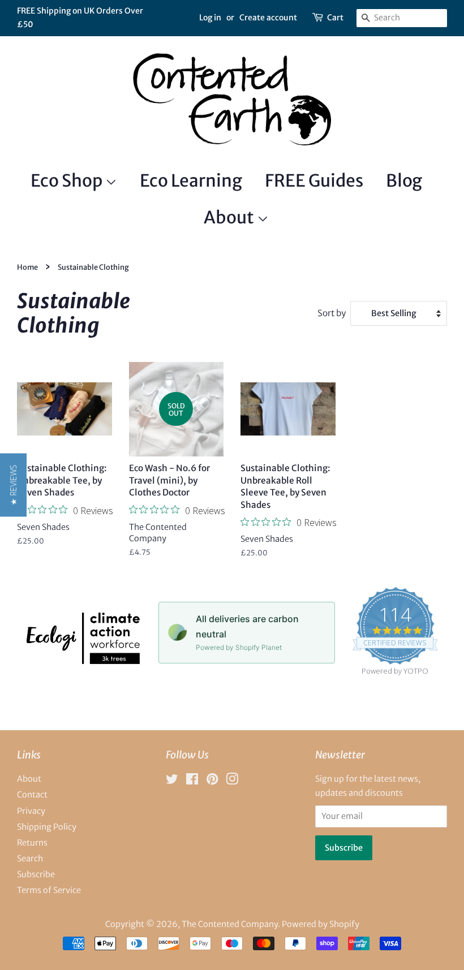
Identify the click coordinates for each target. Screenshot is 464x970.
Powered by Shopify (320, 924)
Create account (268, 17)
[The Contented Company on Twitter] (172, 781)
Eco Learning (191, 180)
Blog (404, 180)
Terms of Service (49, 890)
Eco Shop (68, 180)
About (230, 217)
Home (27, 266)
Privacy (31, 811)
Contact (32, 795)
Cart (335, 17)
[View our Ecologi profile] (83, 660)
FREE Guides (314, 180)
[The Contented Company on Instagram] (232, 781)
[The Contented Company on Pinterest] (212, 781)
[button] (13, 485)
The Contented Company (230, 924)
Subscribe (36, 874)
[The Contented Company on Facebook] (192, 781)
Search (30, 858)
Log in (210, 17)
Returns (32, 843)
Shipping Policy (46, 827)
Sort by (331, 313)
